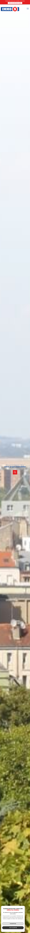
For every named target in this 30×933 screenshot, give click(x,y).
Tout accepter (13, 927)
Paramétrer (13, 923)
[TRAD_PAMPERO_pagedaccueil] (10, 11)
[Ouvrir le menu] (28, 8)
